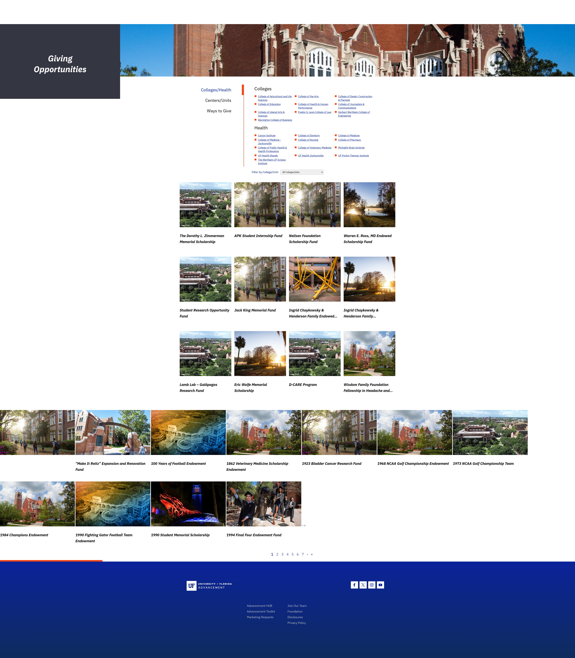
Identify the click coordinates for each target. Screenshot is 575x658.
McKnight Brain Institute (351, 147)
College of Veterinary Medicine (314, 147)
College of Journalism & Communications (351, 106)
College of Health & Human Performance (313, 106)
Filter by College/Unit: (265, 172)
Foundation (295, 611)
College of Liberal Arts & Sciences (271, 114)
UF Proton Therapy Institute (353, 155)
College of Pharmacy (349, 139)
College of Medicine (349, 135)
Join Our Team (297, 606)
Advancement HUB (259, 606)
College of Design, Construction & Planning (355, 98)
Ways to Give (219, 111)
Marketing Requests (260, 617)
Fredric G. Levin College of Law (314, 112)
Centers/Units (218, 100)
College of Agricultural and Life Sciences (275, 98)
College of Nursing (308, 139)
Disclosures (295, 617)
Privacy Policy (297, 623)
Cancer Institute (267, 135)
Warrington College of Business (275, 119)
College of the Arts (308, 96)
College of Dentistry (309, 135)
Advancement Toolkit (261, 611)
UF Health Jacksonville (311, 155)
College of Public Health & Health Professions (272, 149)
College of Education (269, 104)
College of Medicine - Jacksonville (269, 141)
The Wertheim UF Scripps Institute (272, 161)
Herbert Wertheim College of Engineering (354, 114)
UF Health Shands (268, 155)
